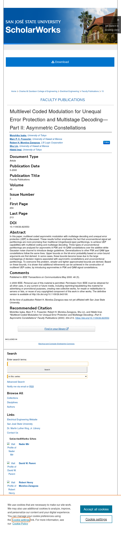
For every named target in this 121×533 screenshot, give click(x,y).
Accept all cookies (96, 509)
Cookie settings (21, 520)
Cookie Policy (20, 523)
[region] (60, 514)
